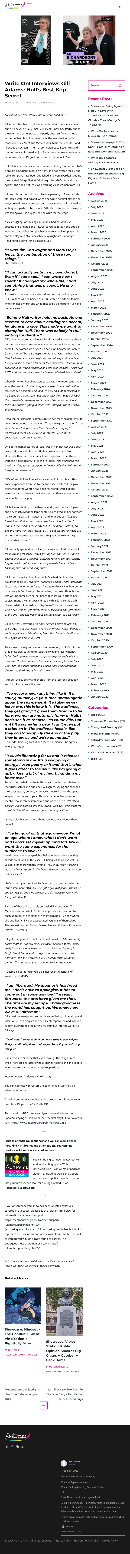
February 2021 (100, 615)
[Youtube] (22, 1446)
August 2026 (99, 200)
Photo (69, 1527)
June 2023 (97, 439)
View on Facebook (67, 1531)
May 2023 (97, 445)
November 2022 (101, 483)
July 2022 (97, 508)
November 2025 (101, 257)
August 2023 (99, 426)
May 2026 (97, 219)
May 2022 (97, 521)
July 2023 (97, 433)
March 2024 (98, 383)
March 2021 (98, 609)
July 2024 (97, 357)
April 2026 (97, 226)
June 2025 (97, 288)
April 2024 (97, 376)
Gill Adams (36, 1261)
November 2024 (101, 332)
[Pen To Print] (15, 5)
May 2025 (97, 295)
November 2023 (101, 408)
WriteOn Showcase (107, 752)
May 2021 (97, 596)
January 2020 (100, 696)
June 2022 (97, 514)
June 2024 (97, 364)
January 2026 (99, 244)
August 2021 (99, 577)
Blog (97, 758)
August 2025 (99, 276)
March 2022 (98, 533)
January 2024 (100, 395)
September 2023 (102, 420)
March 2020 (98, 684)
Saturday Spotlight (107, 739)
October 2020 (100, 640)
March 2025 (98, 307)
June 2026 (97, 213)
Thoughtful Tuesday (107, 727)
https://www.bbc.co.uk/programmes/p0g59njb (38, 1122)
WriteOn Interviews (44, 102)
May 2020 (97, 671)
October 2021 (99, 565)
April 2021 (97, 602)
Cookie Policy (110, 1540)
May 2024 (97, 370)
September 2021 (101, 571)
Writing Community (50, 1266)
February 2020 (100, 690)
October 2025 (99, 263)
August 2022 (99, 502)
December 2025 (101, 251)
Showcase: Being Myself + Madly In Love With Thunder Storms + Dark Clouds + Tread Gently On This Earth (106, 116)
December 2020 (101, 627)
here (51, 1150)
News (29, 102)
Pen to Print (74, 1462)
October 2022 (99, 489)
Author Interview (20, 1261)
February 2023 (100, 464)
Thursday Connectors (108, 721)
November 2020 (101, 634)
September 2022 (102, 495)
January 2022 (99, 546)
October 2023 (99, 414)
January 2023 (99, 470)
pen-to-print (67, 1261)
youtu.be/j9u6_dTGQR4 (35, 1104)
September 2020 (102, 646)
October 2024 (100, 339)
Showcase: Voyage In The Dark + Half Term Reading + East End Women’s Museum (106, 147)
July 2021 (97, 583)
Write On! (11, 1266)
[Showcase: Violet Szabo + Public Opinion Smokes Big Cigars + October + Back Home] (64, 1311)
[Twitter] (7, 1446)
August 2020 (99, 652)
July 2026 (97, 207)
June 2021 (97, 590)
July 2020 (97, 659)
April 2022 (97, 527)
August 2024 (99, 351)
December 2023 (101, 401)
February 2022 (100, 539)
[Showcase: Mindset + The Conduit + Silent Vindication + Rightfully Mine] (23, 1305)
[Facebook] (12, 1446)
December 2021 (101, 552)
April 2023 (97, 451)
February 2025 (100, 313)
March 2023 (98, 458)
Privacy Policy (63, 1540)
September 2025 (102, 269)
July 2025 (97, 282)
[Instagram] (17, 1446)
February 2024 (100, 389)
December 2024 (101, 326)
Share (79, 1531)
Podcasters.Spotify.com (20, 1187)
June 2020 (97, 665)
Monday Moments (105, 733)
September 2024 (102, 345)
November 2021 (101, 558)
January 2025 (99, 320)
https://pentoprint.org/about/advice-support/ (32, 1220)
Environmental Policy (86, 1540)
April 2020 (97, 677)
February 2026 (100, 238)
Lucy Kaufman (51, 1261)
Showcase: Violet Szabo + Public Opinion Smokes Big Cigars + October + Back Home (63, 1351)
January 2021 (99, 621)
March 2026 (98, 232)
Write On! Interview (28, 1266)
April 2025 (97, 301)
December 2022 (101, 477)
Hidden (98, 714)
